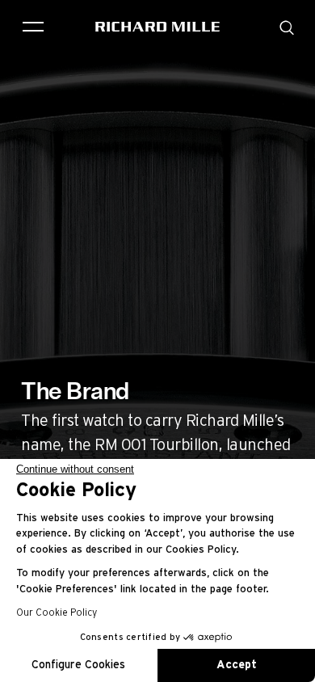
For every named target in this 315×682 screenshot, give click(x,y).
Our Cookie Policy (56, 612)
